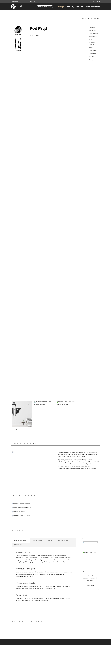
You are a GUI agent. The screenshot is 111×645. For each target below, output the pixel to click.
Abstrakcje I (92, 27)
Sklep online (33, 2)
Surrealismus (92, 53)
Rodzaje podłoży (37, 540)
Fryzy (90, 39)
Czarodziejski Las (93, 33)
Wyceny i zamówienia (45, 6)
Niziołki (91, 47)
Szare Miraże (92, 57)
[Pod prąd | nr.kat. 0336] (22, 427)
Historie (79, 6)
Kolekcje (60, 6)
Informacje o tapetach (20, 540)
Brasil (98, 2)
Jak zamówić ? (18, 545)
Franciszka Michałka (69, 452)
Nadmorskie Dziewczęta (92, 43)
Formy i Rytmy (93, 36)
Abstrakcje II (92, 30)
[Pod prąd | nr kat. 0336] (44, 401)
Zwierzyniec (92, 60)
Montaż (50, 540)
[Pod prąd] (67, 401)
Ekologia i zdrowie (63, 540)
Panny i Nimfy (92, 50)
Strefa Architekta (92, 6)
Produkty (70, 6)
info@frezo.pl (24, 2)
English (94, 2)
